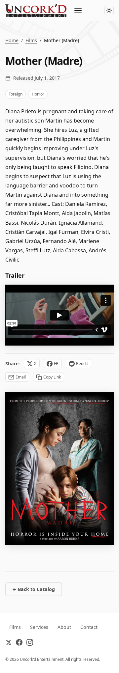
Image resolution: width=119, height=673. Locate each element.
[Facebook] (19, 643)
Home (12, 40)
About (64, 627)
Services (39, 627)
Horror (38, 94)
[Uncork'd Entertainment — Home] (35, 10)
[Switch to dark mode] (109, 10)
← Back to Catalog (33, 589)
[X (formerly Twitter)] (8, 643)
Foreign (15, 94)
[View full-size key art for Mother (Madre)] (59, 468)
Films (31, 40)
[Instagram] (29, 643)
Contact (89, 627)
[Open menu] (78, 10)
